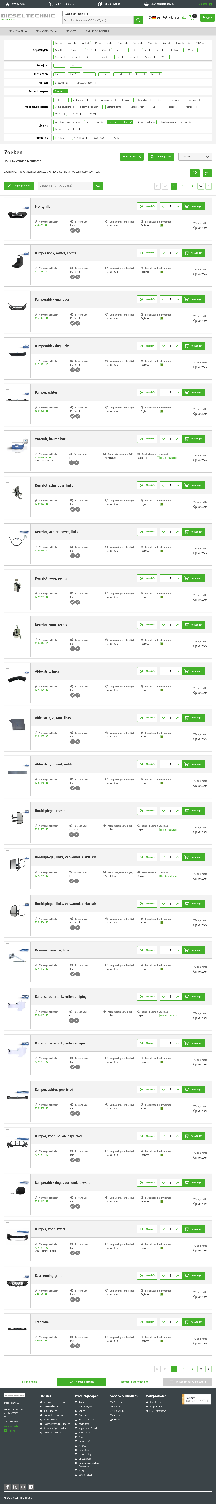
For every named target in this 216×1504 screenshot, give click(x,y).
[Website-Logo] (28, 17)
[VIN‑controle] (184, 17)
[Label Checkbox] (9, 203)
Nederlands (173, 17)
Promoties (71, 31)
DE (158, 17)
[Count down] (163, 206)
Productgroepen (44, 31)
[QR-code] (207, 173)
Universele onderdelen (97, 31)
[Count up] (178, 206)
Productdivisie (16, 31)
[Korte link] (195, 173)
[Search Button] (138, 20)
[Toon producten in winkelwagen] (192, 17)
